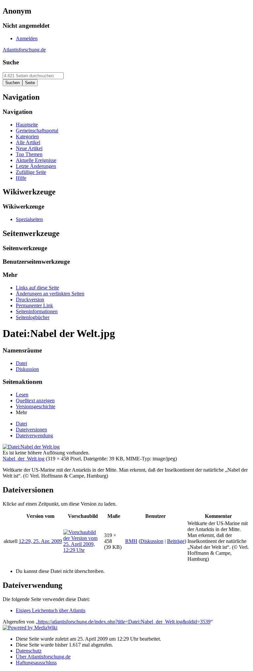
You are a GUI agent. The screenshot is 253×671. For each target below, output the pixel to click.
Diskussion (151, 541)
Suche (11, 62)
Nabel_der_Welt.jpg (23, 458)
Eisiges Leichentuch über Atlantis (50, 610)
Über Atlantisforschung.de (43, 656)
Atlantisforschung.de (24, 49)
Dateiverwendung (34, 435)
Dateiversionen (31, 429)
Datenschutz (29, 651)
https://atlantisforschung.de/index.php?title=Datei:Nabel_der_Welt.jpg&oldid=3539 (124, 621)
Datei (21, 423)
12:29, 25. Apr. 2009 (40, 541)
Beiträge (175, 541)
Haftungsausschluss (36, 662)
